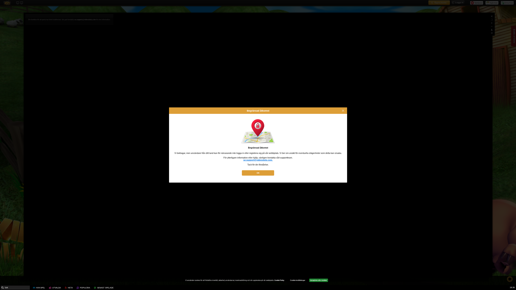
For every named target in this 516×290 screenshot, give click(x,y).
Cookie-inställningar (297, 280)
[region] (258, 280)
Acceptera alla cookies (318, 280)
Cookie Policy (279, 280)
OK (258, 173)
